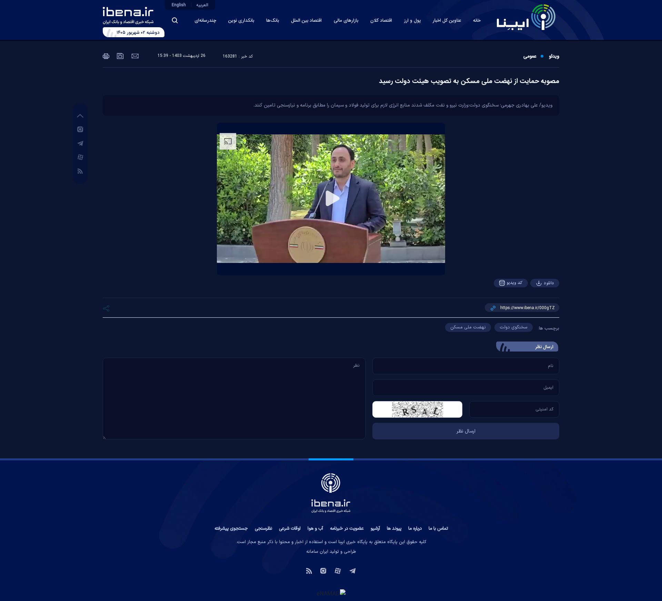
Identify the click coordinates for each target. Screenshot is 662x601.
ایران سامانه (317, 551)
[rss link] (80, 170)
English (179, 5)
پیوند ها (394, 528)
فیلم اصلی (535, 302)
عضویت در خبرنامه (347, 528)
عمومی (529, 56)
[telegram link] (80, 143)
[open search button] (175, 20)
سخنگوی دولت (514, 327)
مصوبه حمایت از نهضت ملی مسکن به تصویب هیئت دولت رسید (469, 81)
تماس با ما (438, 528)
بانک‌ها (272, 20)
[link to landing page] (526, 17)
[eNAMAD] (331, 593)
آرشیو (375, 528)
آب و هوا (315, 528)
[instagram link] (80, 129)
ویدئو (554, 56)
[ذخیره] (120, 55)
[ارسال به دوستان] (134, 55)
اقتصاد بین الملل (306, 20)
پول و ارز (412, 20)
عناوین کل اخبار (447, 20)
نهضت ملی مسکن (468, 327)
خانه (477, 20)
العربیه (202, 5)
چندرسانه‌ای (205, 20)
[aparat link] (80, 157)
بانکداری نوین (241, 20)
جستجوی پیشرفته (231, 528)
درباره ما (415, 528)
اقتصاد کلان (381, 20)
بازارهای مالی (346, 20)
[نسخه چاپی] (106, 55)
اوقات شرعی (290, 528)
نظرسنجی (263, 528)
